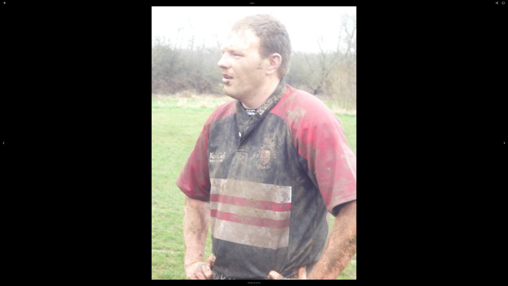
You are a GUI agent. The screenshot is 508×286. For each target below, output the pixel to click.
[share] (496, 3)
